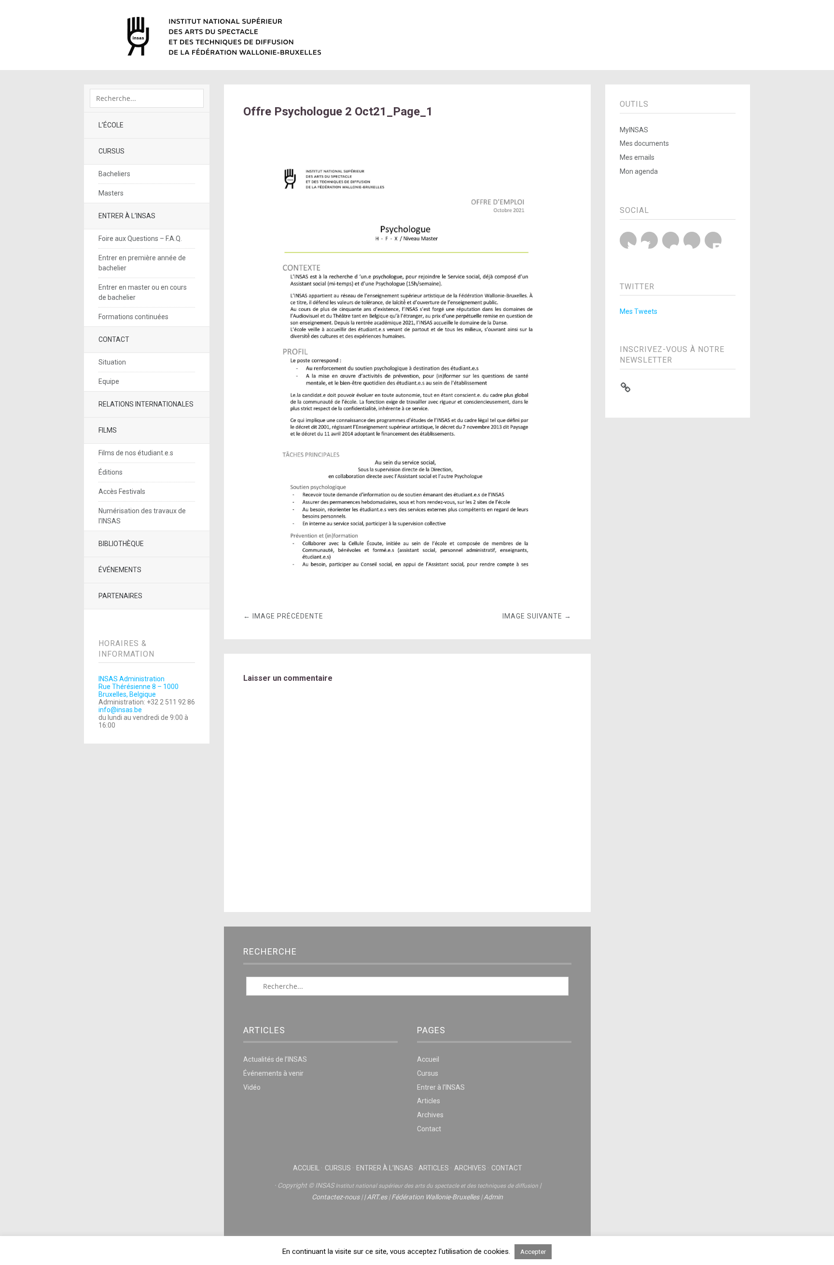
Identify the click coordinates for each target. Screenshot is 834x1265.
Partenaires (120, 596)
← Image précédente (283, 616)
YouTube (670, 240)
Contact (113, 339)
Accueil (428, 1059)
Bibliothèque (121, 544)
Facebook (649, 240)
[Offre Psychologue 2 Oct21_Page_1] (407, 593)
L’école (111, 125)
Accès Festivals (121, 491)
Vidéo (252, 1087)
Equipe (108, 381)
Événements (119, 570)
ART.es (377, 1197)
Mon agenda (639, 171)
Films (107, 430)
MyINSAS (634, 130)
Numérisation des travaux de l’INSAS (142, 516)
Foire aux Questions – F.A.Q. (140, 238)
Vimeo (691, 240)
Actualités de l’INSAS (275, 1059)
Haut (407, 1227)
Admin (493, 1197)
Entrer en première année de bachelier (142, 263)
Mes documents (644, 143)
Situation (112, 362)
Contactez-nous (336, 1197)
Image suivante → (536, 616)
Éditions (110, 472)
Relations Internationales (146, 404)
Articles (428, 1101)
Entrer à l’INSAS (126, 216)
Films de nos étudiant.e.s (135, 453)
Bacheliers (114, 174)
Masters (111, 193)
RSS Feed (713, 240)
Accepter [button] (533, 1251)
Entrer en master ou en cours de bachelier (142, 292)
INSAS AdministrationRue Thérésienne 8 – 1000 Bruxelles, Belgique (138, 686)
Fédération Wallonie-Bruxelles (435, 1197)
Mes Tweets (638, 311)
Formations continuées (133, 317)
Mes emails (637, 157)
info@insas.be (120, 710)
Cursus (111, 151)
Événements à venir (273, 1073)
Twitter (628, 240)
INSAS (224, 36)
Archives (430, 1115)
